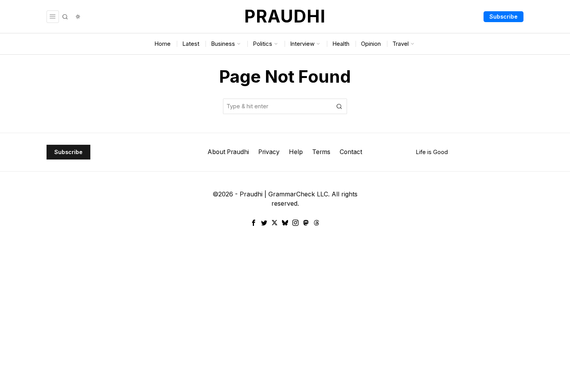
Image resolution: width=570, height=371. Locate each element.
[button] (339, 106)
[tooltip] (253, 222)
